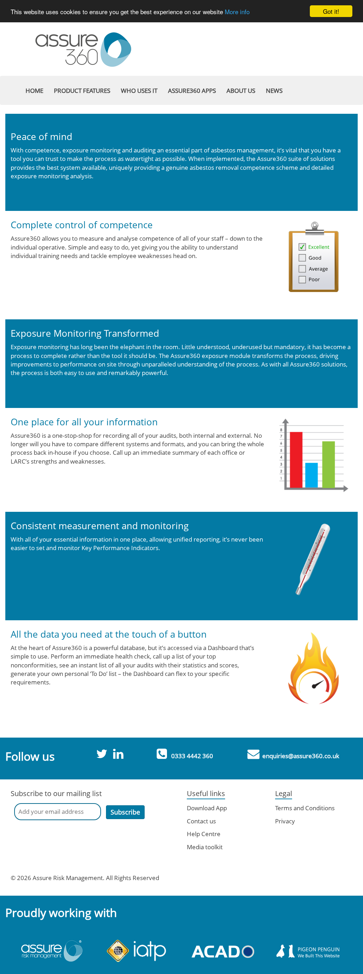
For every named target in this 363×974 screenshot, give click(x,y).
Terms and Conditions (305, 808)
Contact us (201, 821)
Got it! (331, 11)
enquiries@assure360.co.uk (300, 756)
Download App (207, 808)
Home (34, 90)
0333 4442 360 (192, 756)
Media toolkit (205, 847)
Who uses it (139, 90)
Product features (82, 90)
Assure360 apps (192, 90)
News (274, 90)
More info (237, 11)
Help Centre (203, 834)
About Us (241, 90)
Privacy (285, 821)
